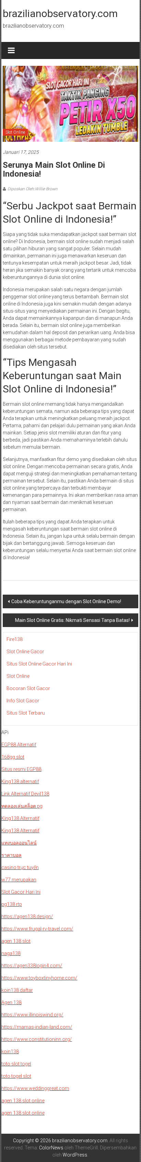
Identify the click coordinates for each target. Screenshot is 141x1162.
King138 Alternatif (20, 818)
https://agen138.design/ (27, 916)
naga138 (11, 953)
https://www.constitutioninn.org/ (36, 1039)
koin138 (10, 1051)
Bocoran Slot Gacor (28, 688)
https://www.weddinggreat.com (35, 1088)
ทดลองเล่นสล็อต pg (21, 806)
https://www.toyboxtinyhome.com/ (39, 978)
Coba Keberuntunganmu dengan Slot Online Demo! (66, 601)
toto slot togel (16, 1064)
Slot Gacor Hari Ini (20, 892)
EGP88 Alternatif (18, 744)
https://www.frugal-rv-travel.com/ (37, 929)
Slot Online (15, 132)
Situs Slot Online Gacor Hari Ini (39, 664)
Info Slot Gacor (23, 700)
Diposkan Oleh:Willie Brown (32, 189)
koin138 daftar (17, 990)
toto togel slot (16, 1076)
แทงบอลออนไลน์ (19, 843)
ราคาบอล (11, 855)
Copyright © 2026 (32, 1140)
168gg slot (12, 757)
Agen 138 (11, 1002)
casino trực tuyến (20, 867)
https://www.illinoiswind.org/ (32, 1014)
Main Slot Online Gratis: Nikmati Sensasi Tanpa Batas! (72, 620)
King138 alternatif (20, 781)
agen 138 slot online (22, 1100)
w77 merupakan (18, 879)
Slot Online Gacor (25, 651)
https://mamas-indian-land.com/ (36, 1027)
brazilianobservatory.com (60, 13)
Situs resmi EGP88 (21, 769)
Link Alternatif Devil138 (25, 793)
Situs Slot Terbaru (26, 713)
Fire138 (15, 639)
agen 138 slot (15, 941)
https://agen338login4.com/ (31, 965)
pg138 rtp (11, 904)
